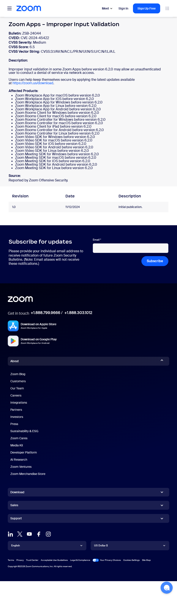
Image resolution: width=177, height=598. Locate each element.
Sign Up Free (146, 8)
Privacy (20, 560)
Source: (15, 176)
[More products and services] (167, 8)
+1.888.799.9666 (45, 312)
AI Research (18, 460)
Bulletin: (15, 33)
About (14, 361)
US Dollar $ (101, 545)
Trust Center (32, 560)
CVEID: (15, 38)
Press (14, 424)
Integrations (18, 402)
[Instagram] (48, 534)
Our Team (17, 388)
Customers (18, 381)
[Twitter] (19, 534)
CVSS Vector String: (25, 51)
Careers (15, 395)
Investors (16, 417)
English (15, 545)
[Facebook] (38, 534)
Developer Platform (23, 452)
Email (97, 239)
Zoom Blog (17, 374)
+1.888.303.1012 (78, 312)
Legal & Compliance (80, 560)
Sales (14, 505)
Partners (16, 410)
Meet (105, 8)
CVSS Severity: (21, 42)
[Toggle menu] (9, 8)
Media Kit (16, 445)
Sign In (123, 8)
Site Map (146, 560)
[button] (167, 588)
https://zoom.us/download (33, 83)
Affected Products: (23, 91)
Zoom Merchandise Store (27, 474)
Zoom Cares (18, 438)
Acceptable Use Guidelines (54, 560)
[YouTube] (29, 534)
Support (16, 519)
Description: (18, 60)
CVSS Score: (19, 47)
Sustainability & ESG (24, 431)
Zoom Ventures (21, 467)
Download (17, 492)
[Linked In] (10, 534)
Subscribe (155, 261)
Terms (11, 560)
